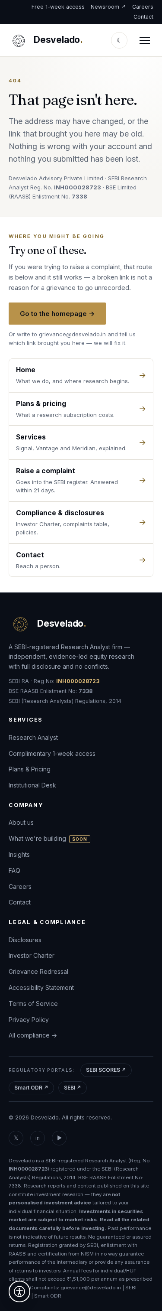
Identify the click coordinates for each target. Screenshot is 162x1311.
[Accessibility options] (19, 1291)
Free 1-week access (58, 6)
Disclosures (25, 939)
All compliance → (33, 1035)
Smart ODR (47, 1296)
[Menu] (144, 40)
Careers (142, 6)
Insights (19, 854)
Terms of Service (33, 1003)
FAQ (14, 870)
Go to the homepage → (57, 313)
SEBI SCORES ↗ (106, 1070)
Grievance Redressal (38, 971)
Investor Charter (31, 955)
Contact (143, 16)
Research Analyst (33, 737)
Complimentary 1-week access (52, 753)
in (37, 1138)
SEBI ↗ (72, 1087)
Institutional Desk (32, 785)
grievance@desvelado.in (72, 334)
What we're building (48, 838)
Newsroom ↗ (108, 6)
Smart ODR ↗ (31, 1087)
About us (21, 822)
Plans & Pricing (30, 769)
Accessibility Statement (41, 987)
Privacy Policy (29, 1019)
